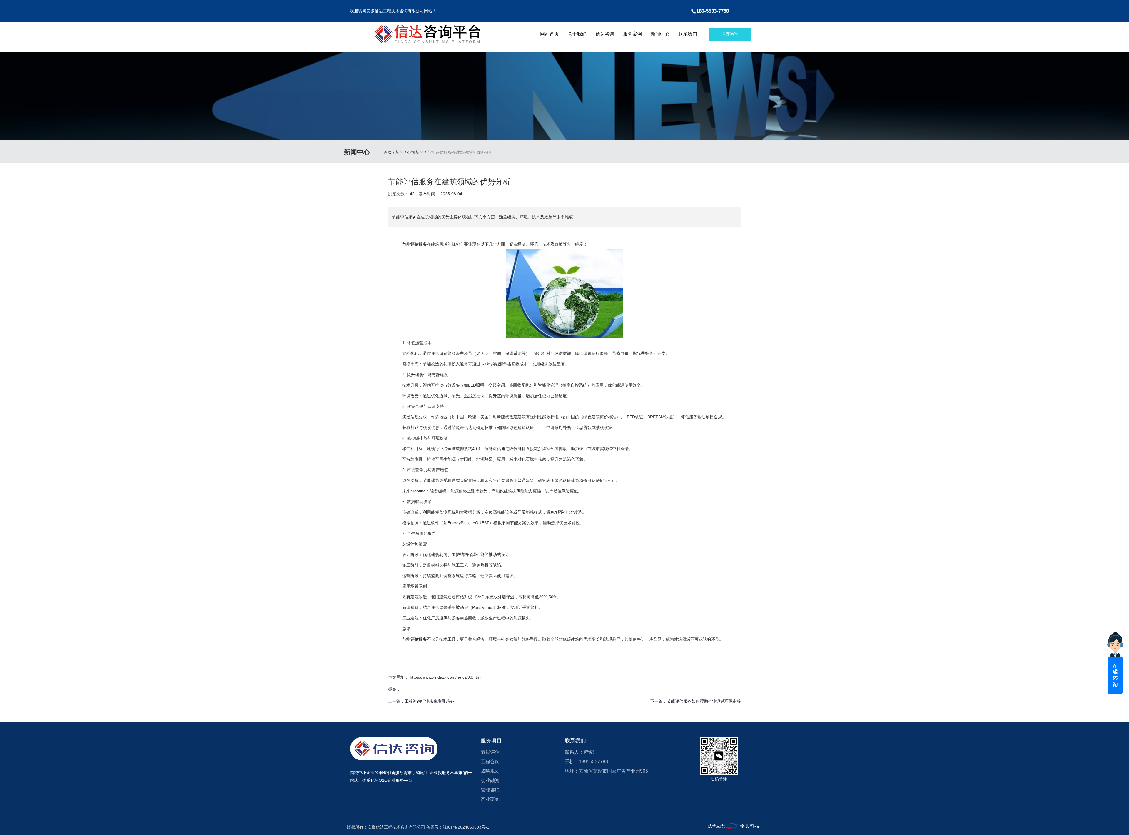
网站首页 (549, 33)
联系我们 (687, 33)
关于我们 (577, 33)
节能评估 (490, 752)
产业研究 (490, 799)
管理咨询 (490, 789)
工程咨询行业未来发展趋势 (429, 701)
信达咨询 (604, 33)
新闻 (399, 152)
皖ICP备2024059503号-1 (466, 827)
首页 (388, 152)
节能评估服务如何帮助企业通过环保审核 (704, 701)
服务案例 (632, 33)
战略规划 (490, 771)
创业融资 (490, 780)
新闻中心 (660, 33)
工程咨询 (490, 761)
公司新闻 (415, 152)
